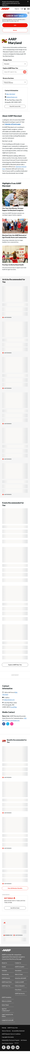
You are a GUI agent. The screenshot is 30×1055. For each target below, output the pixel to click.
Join (15, 25)
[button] (28, 8)
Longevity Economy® (7, 1020)
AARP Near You (6, 986)
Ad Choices (24, 1040)
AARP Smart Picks (7, 982)
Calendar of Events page (12, 124)
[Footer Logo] (15, 950)
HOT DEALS (8, 898)
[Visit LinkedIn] (17, 1047)
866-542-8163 (10, 94)
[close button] (28, 12)
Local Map (14, 707)
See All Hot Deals (15, 908)
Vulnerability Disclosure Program (10, 1040)
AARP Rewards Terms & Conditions (11, 1034)
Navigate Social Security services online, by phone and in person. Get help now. (11, 3)
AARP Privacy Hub (13, 1027)
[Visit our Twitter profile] (7, 723)
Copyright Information (8, 1037)
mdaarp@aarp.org (11, 97)
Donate (4, 966)
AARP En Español (19, 966)
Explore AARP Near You (10, 68)
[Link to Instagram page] (11, 723)
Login (22, 8)
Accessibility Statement (18, 1031)
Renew (15, 30)
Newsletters (18, 970)
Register (17, 8)
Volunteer (4, 970)
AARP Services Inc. (20, 993)
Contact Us (18, 963)
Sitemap (4, 1027)
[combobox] (15, 72)
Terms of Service (6, 1031)
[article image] (15, 206)
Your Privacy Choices (7, 1043)
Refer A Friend (19, 974)
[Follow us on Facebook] (3, 723)
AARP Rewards (6, 978)
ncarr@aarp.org (14, 720)
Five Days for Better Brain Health (13, 265)
